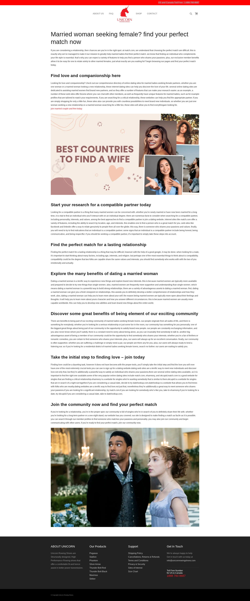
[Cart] (196, 13)
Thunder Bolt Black (98, 571)
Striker (92, 579)
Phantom (93, 560)
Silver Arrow (95, 564)
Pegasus (93, 553)
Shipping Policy (135, 553)
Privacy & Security (136, 564)
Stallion (92, 557)
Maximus (93, 575)
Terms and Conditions (138, 560)
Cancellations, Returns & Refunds (144, 557)
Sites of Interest (135, 568)
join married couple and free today (66, 109)
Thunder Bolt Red (97, 568)
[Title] (124, 13)
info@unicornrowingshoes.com (181, 560)
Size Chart (133, 571)
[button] (190, 14)
